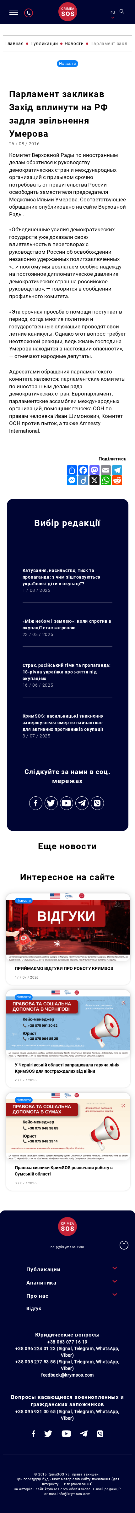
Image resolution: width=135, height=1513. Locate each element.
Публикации (43, 1269)
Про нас (37, 1296)
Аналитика (41, 1282)
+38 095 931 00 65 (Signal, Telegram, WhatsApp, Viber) (67, 1415)
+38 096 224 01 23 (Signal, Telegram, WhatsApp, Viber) (67, 1352)
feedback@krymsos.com (67, 1374)
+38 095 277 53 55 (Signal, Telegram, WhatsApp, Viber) (67, 1365)
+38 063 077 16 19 (67, 1341)
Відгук (33, 1308)
